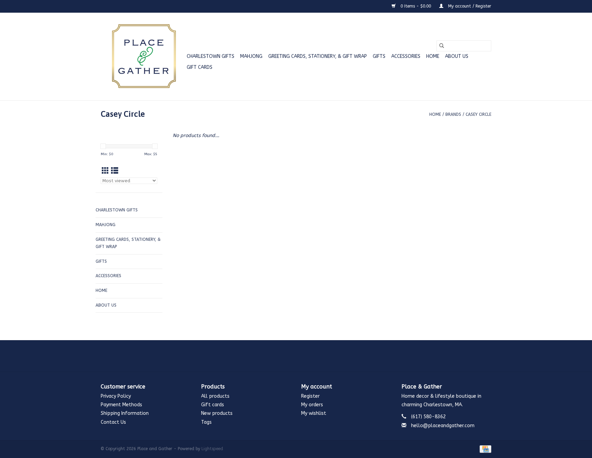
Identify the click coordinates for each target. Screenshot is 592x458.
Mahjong (251, 56)
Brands (453, 114)
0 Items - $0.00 (415, 6)
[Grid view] (105, 171)
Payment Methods (121, 405)
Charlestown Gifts (210, 56)
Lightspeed (212, 448)
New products (217, 413)
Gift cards (199, 67)
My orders (312, 405)
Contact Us (113, 422)
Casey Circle (478, 114)
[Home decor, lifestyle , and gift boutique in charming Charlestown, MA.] (143, 56)
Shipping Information (125, 413)
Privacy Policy (116, 396)
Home (432, 56)
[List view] (114, 171)
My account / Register (469, 6)
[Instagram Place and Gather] (296, 355)
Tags (206, 422)
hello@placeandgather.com (442, 426)
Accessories (405, 56)
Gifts (379, 56)
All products (215, 396)
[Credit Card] (484, 448)
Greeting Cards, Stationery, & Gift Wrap (317, 56)
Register (310, 396)
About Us (456, 56)
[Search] (441, 45)
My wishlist (313, 413)
